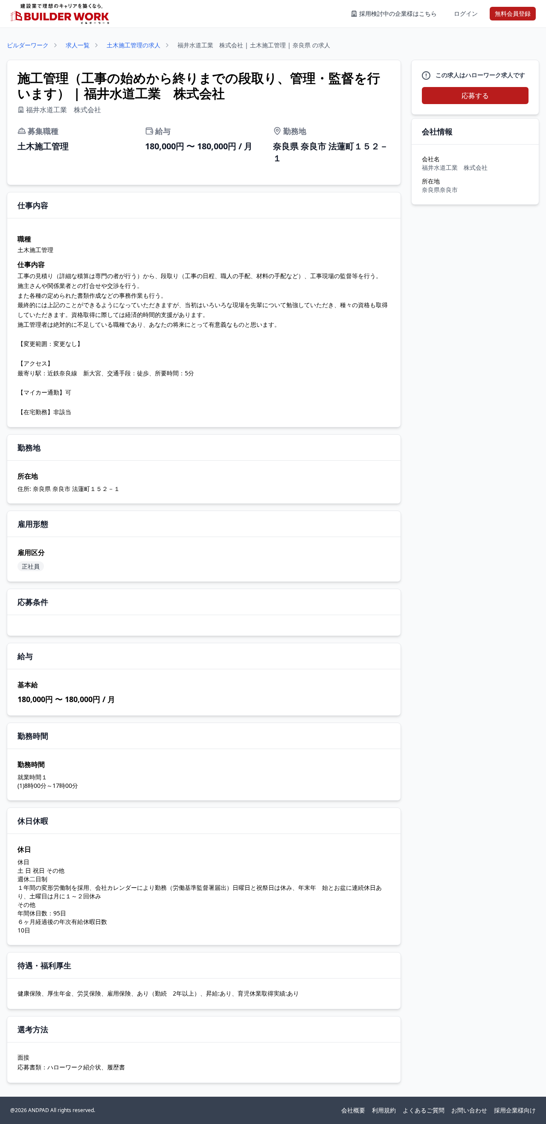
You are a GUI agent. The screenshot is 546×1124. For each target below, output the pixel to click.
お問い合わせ (469, 1110)
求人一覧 (78, 45)
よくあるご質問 (423, 1110)
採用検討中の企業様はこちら (398, 13)
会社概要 (353, 1110)
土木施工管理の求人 (133, 45)
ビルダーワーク (28, 45)
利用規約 (384, 1110)
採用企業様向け (515, 1110)
